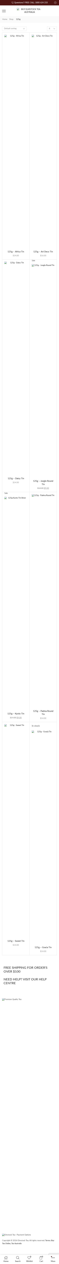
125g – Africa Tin (16, 252)
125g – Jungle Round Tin (43, 482)
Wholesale (25, 1217)
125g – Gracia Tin (43, 947)
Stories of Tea (9, 1217)
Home (4, 19)
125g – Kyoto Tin (15, 714)
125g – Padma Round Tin (43, 712)
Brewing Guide (10, 1222)
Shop (11, 19)
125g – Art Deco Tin (43, 252)
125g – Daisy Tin (16, 478)
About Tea (39, 1217)
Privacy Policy (47, 1250)
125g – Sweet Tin (15, 941)
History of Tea (27, 1222)
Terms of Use (23, 1250)
